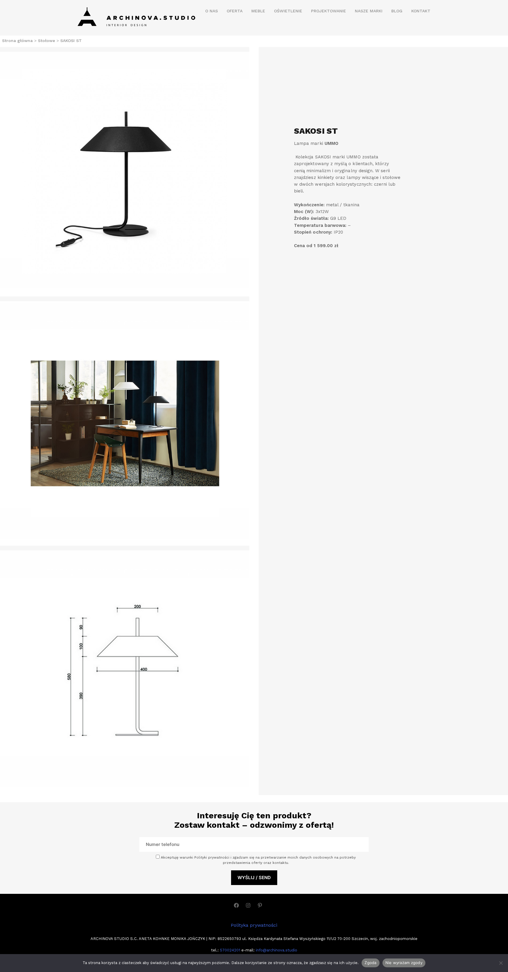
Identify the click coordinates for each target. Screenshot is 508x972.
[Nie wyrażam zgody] (501, 963)
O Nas (211, 11)
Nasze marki (368, 11)
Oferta (235, 11)
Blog (396, 11)
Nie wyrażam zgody (403, 962)
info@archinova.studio (276, 950)
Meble (258, 11)
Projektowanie (328, 11)
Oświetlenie (288, 11)
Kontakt (420, 11)
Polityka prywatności (254, 925)
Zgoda (370, 962)
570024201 (229, 950)
